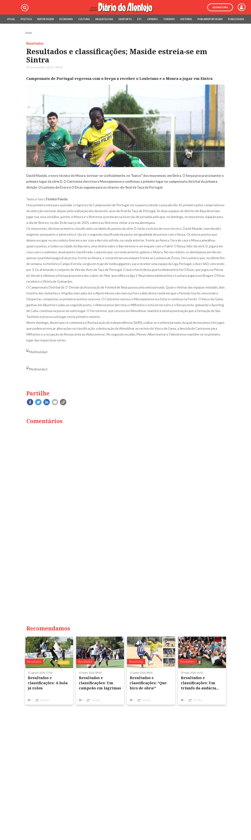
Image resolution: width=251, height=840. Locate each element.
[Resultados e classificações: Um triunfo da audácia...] (202, 652)
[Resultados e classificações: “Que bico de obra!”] (151, 652)
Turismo (169, 19)
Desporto (125, 19)
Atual (11, 19)
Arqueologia (104, 19)
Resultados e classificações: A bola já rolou (48, 683)
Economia (66, 19)
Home (28, 32)
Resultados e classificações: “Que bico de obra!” (148, 683)
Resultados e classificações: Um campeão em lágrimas (100, 683)
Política (26, 19)
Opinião (152, 19)
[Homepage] (125, 7)
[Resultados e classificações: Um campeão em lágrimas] (100, 652)
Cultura (84, 19)
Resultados (35, 43)
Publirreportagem (210, 19)
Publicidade (236, 19)
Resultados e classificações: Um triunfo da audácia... (200, 683)
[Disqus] (125, 474)
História (186, 19)
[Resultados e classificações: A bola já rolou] (49, 652)
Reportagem (45, 19)
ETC (139, 19)
